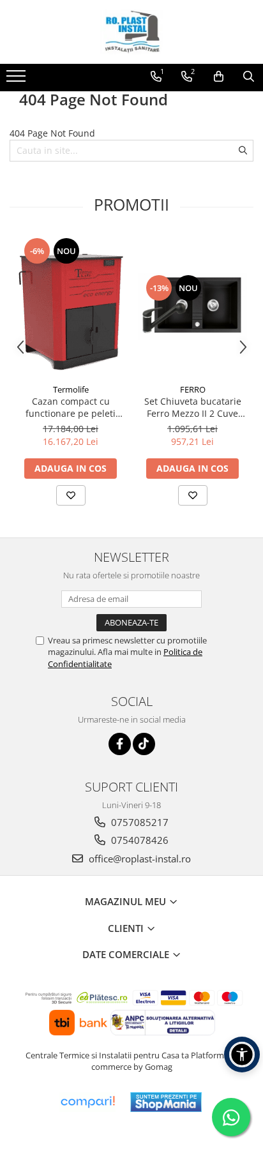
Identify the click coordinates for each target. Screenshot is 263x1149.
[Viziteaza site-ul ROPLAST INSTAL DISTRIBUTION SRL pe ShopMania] (166, 1102)
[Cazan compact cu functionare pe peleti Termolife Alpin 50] (70, 306)
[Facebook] (120, 744)
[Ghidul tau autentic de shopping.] (87, 1102)
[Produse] (17, 79)
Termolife (71, 389)
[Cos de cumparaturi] (218, 76)
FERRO (193, 389)
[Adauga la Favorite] (71, 495)
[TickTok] (144, 744)
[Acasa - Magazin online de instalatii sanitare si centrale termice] (131, 32)
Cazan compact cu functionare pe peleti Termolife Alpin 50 (71, 407)
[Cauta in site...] (248, 76)
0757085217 (139, 822)
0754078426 (139, 840)
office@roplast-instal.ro (138, 858)
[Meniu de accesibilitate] (242, 1054)
